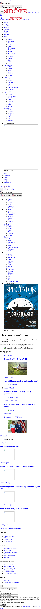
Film (9, 84)
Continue (3, 604)
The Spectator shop (9, 568)
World (9, 70)
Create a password (5, 593)
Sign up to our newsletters (11, 582)
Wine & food (11, 98)
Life (5, 92)
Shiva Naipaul (8, 355)
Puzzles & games (13, 122)
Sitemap (6, 557)
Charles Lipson (8, 377)
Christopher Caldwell (6, 525)
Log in (14, 588)
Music (9, 86)
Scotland (10, 75)
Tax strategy (7, 554)
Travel (9, 99)
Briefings (6, 29)
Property (10, 101)
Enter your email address (7, 590)
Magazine (11, 46)
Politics (10, 39)
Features (10, 111)
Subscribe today (8, 581)
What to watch (12, 96)
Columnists (11, 113)
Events (6, 31)
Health (10, 106)
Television (11, 89)
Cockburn (11, 41)
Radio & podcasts (13, 87)
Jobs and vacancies (9, 555)
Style (9, 104)
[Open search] (1, 187)
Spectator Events (9, 571)
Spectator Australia (9, 565)
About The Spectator (10, 549)
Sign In (37, 13)
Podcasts (6, 27)
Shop (5, 36)
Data (9, 72)
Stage (9, 91)
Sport (9, 103)
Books (10, 80)
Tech (9, 44)
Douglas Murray (5, 483)
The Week (11, 110)
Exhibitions (11, 82)
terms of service (27, 606)
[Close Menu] (1, 189)
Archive (6, 34)
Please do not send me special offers (13, 602)
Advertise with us (9, 538)
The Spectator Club (10, 573)
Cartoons (10, 120)
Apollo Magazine (9, 566)
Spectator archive (9, 570)
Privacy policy (8, 550)
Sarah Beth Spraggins (6, 505)
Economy (10, 74)
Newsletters (7, 26)
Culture (10, 43)
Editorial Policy (8, 541)
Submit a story (8, 539)
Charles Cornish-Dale (10, 401)
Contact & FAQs (9, 536)
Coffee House (8, 65)
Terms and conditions (10, 552)
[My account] (1, 16)
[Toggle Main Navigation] (2, 12)
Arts (9, 79)
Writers (6, 24)
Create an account (6, 588)
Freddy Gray (8, 413)
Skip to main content (6, 1)
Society (10, 68)
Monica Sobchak (9, 388)
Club (5, 33)
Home (6, 22)
